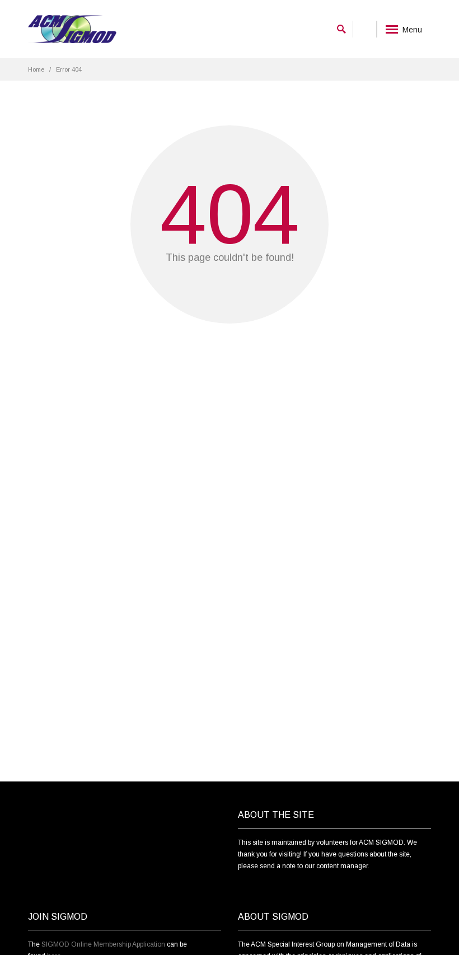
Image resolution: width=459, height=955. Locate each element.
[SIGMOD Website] (72, 29)
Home (36, 69)
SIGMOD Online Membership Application (103, 944)
